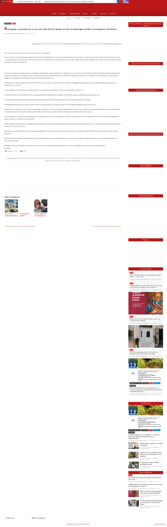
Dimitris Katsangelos (84, 524)
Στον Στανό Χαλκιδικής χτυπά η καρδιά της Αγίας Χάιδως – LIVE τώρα (21, 1)
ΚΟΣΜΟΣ (94, 13)
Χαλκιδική (132, 385)
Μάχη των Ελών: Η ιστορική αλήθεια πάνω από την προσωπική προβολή (145, 319)
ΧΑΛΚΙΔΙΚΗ (62, 13)
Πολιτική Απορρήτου (159, 524)
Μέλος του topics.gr (38, 518)
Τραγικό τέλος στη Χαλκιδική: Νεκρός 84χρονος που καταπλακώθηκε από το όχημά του (151, 454)
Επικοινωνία (96, 18)
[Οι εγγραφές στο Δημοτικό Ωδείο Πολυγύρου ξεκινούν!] (133, 465)
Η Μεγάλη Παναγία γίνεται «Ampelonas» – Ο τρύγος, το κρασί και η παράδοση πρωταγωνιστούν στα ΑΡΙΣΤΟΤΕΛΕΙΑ (146, 389)
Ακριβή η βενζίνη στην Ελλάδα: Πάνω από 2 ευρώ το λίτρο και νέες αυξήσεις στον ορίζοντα (69, 1)
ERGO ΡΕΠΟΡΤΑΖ (74, 13)
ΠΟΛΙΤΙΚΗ (112, 13)
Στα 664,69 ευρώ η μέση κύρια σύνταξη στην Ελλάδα (19, 226)
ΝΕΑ (14, 23)
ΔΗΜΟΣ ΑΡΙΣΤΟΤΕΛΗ (135, 383)
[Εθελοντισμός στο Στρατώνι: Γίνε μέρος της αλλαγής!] (133, 445)
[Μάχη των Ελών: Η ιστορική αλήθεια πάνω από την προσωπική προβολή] (145, 303)
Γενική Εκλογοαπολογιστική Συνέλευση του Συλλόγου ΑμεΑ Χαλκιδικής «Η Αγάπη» (144, 353)
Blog (69, 18)
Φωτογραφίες (86, 18)
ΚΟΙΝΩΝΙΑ (8, 23)
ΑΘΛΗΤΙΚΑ (104, 13)
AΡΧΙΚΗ (54, 13)
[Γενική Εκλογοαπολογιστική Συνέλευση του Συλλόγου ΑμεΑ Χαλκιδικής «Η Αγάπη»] (145, 336)
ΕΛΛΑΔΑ (85, 13)
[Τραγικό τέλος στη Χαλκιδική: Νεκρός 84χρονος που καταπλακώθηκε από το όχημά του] (133, 455)
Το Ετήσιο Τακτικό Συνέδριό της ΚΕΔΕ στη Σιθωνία (106, 226)
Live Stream (76, 18)
